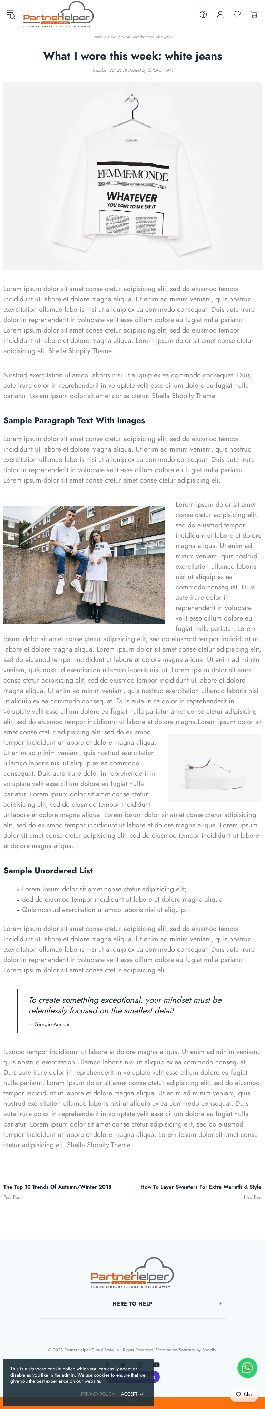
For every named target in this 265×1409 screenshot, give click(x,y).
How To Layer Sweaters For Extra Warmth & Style (201, 1187)
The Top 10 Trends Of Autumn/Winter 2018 (57, 1187)
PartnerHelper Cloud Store (58, 14)
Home (98, 36)
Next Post (253, 1197)
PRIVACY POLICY (97, 1394)
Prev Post (12, 1197)
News (112, 36)
